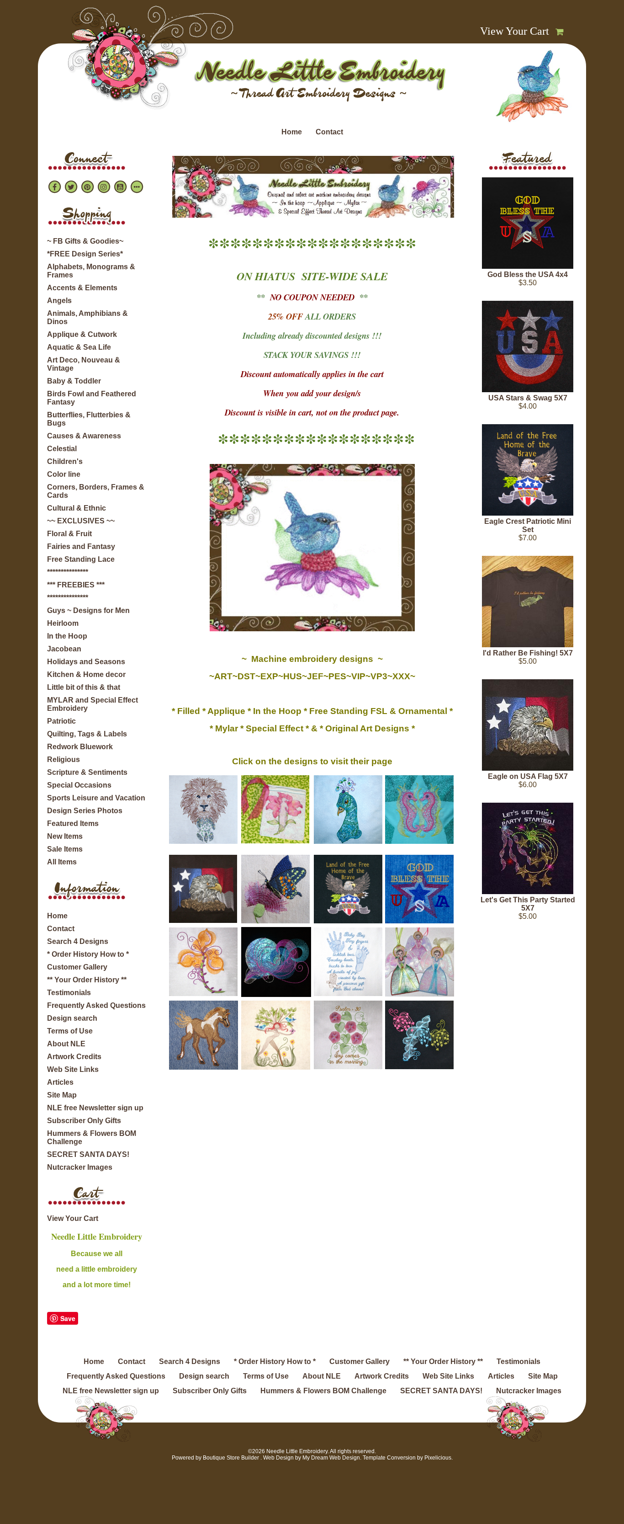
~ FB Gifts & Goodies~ (85, 241)
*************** (67, 572)
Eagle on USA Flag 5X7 (528, 776)
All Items (62, 862)
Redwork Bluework (80, 747)
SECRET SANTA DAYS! (88, 1154)
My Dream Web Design (331, 1458)
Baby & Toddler (74, 381)
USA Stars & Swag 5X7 (527, 398)
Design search (72, 1018)
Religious (63, 759)
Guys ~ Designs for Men (88, 610)
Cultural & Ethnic (76, 508)
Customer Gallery (77, 967)
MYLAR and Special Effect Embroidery (92, 704)
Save (67, 1318)
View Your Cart (514, 31)
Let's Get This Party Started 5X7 (528, 904)
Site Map (62, 1095)
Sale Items (65, 849)
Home (291, 132)
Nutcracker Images (79, 1167)
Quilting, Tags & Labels (87, 734)
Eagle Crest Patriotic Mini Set (527, 525)
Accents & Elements (82, 288)
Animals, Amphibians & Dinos (87, 317)
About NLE (66, 1044)
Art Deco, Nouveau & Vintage (83, 364)
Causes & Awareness (84, 436)
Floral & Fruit (69, 534)
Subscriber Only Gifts (84, 1120)
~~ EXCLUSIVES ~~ (81, 521)
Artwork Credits (74, 1056)
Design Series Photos (84, 811)
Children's (65, 461)
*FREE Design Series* (85, 254)
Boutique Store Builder (231, 1458)
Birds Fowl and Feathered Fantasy (91, 398)
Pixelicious (437, 1458)
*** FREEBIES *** (76, 585)
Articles (60, 1082)
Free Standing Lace (81, 559)
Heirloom (63, 623)
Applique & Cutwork (82, 334)
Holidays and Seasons (86, 662)
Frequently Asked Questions (96, 1005)
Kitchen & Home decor (86, 674)
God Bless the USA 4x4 (527, 274)
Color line (63, 474)
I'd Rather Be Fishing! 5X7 (528, 653)
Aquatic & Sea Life (79, 347)
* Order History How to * (88, 954)
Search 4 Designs (77, 941)
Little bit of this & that (83, 687)
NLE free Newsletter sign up (95, 1108)
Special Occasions (79, 785)
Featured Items (73, 823)
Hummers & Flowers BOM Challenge (91, 1138)
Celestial (62, 449)
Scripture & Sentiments (87, 772)
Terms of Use (70, 1031)
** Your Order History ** (87, 980)
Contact (329, 132)
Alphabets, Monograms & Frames (91, 271)
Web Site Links (73, 1069)
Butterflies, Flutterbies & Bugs (89, 419)
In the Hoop (67, 636)
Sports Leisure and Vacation (96, 798)
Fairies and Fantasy (81, 546)
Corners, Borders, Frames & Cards (95, 491)
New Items (65, 836)
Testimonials (69, 992)
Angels (59, 300)
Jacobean (64, 649)
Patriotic (61, 721)
